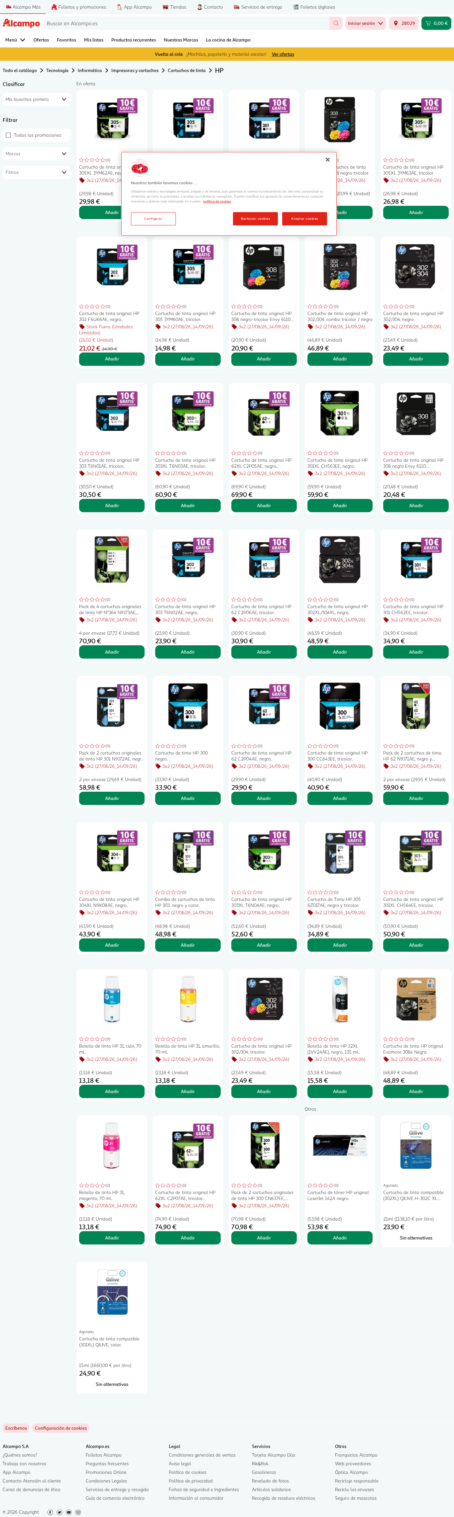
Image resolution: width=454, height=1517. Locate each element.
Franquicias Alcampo (356, 1455)
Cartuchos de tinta (187, 70)
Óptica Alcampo (351, 1472)
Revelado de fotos (270, 1480)
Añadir (112, 212)
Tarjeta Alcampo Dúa (273, 1455)
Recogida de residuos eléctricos (283, 1498)
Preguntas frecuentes (107, 1463)
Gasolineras (264, 1472)
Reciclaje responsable (357, 1480)
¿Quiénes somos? (20, 1455)
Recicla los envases (354, 1489)
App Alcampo (17, 1472)
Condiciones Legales (106, 1480)
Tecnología (57, 70)
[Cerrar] (327, 159)
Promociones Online (106, 1472)
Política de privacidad (191, 1480)
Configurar (153, 218)
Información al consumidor (196, 1498)
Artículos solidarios (271, 1489)
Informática (90, 70)
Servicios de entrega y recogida (117, 1489)
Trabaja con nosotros (24, 1463)
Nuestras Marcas (181, 39)
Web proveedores (353, 1463)
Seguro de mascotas (356, 1498)
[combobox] (186, 23)
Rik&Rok (260, 1463)
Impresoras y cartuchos (135, 70)
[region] (229, 194)
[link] (60, 1428)
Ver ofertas (283, 54)
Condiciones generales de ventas (202, 1455)
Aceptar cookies (304, 218)
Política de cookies (187, 1472)
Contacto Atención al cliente (32, 1480)
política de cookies (217, 201)
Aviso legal (180, 1463)
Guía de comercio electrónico (115, 1498)
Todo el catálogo (20, 70)
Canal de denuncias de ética (31, 1489)
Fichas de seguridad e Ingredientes (204, 1489)
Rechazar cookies (255, 218)
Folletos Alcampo (104, 1455)
